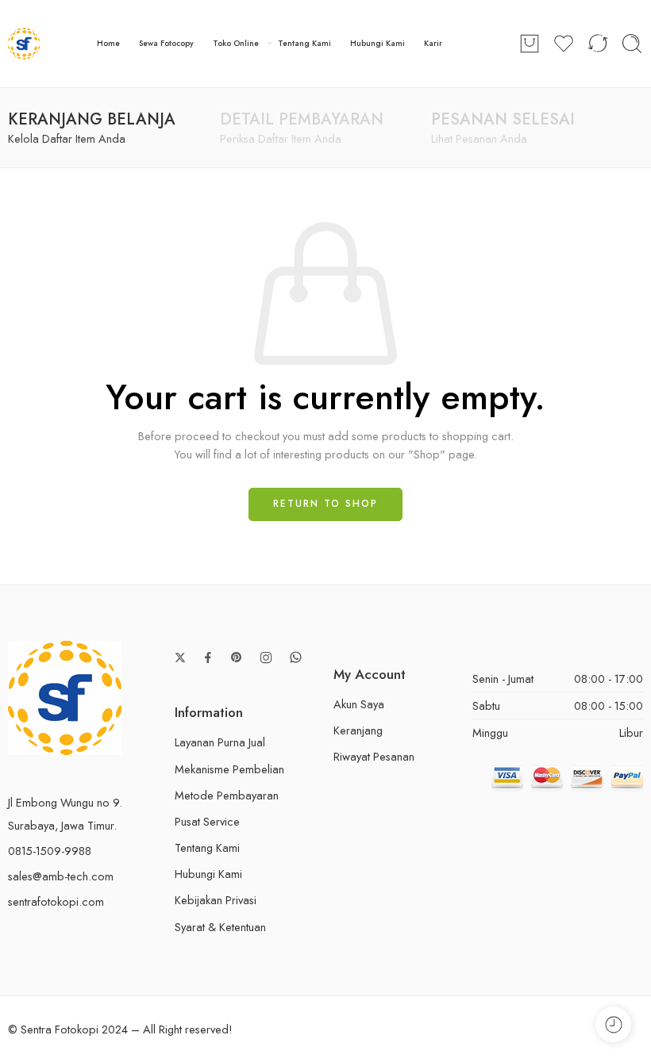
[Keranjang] (529, 44)
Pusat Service (207, 821)
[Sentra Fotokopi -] (24, 43)
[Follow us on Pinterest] (236, 657)
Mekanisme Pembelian (229, 769)
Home (108, 43)
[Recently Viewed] (613, 1024)
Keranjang (358, 730)
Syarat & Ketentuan (220, 926)
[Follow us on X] (180, 657)
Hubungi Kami (377, 43)
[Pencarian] (632, 44)
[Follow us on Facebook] (208, 657)
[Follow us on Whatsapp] (295, 657)
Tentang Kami (304, 43)
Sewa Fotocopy (166, 43)
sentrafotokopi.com (56, 901)
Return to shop (325, 503)
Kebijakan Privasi (215, 899)
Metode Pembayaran (227, 795)
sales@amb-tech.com (61, 876)
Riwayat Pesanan (373, 756)
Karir (433, 43)
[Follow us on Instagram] (266, 657)
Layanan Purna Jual (220, 742)
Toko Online (236, 43)
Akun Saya (358, 704)
